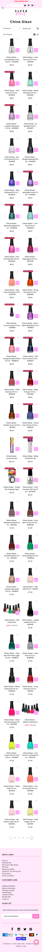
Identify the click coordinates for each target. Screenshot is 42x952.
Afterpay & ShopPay (8, 869)
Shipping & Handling (8, 886)
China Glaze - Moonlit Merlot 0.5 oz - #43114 (11, 556)
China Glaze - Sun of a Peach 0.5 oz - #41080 (30, 788)
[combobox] (15, 5)
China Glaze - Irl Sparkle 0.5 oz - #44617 (30, 126)
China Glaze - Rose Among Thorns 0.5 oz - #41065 (12, 722)
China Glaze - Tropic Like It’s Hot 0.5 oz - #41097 (11, 755)
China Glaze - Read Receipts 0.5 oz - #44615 (30, 93)
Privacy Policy (6, 873)
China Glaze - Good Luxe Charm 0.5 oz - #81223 (30, 425)
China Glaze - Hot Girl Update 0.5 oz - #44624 (12, 259)
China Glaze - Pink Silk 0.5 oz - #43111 (30, 588)
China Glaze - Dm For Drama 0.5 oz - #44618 (11, 159)
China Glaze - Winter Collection (30, 721)
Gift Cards (5, 867)
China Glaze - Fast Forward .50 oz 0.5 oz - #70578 (30, 489)
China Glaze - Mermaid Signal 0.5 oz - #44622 (12, 225)
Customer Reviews (8, 894)
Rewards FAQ (6, 897)
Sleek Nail (21, 943)
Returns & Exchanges (8, 888)
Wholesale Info (6, 863)
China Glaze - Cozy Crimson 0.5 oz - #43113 (30, 689)
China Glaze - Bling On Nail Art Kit (30, 457)
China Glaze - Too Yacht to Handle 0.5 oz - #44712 (30, 755)
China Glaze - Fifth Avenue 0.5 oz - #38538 (11, 392)
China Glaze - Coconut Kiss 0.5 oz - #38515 (12, 325)
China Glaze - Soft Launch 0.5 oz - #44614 (11, 93)
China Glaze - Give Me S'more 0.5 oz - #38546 (30, 522)
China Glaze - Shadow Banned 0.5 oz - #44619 (30, 159)
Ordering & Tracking (8, 890)
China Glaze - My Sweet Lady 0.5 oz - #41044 (12, 821)
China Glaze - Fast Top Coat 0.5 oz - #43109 (30, 59)
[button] (36, 942)
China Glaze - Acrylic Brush (11, 457)
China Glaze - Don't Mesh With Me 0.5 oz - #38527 (30, 325)
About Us (5, 860)
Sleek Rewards (6, 892)
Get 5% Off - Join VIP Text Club (11, 871)
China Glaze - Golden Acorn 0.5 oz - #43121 (11, 425)
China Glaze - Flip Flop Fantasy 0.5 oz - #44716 (12, 292)
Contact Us (5, 899)
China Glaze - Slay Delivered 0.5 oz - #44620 (11, 192)
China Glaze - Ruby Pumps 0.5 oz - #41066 (30, 392)
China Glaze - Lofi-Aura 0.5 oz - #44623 (30, 225)
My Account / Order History (10, 865)
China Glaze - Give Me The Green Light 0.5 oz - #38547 (12, 655)
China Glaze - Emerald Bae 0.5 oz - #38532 (30, 556)
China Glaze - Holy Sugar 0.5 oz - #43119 (30, 821)
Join (35, 916)
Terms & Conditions (8, 876)
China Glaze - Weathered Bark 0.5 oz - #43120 (12, 522)
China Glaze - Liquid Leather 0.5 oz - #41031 (30, 622)
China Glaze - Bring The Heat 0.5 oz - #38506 (30, 292)
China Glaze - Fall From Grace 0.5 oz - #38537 (30, 358)
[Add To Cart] (17, 50)
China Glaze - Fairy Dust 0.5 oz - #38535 (30, 655)
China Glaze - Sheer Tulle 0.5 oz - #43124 (12, 788)
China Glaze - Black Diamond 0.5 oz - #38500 (12, 689)
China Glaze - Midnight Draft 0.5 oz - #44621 (30, 192)
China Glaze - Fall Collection (12, 621)
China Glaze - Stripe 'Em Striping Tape (11, 488)
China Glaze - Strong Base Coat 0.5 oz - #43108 (11, 59)
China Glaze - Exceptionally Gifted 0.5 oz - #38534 (11, 358)
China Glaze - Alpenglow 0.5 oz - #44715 (30, 259)
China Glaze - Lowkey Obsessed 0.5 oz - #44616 (11, 126)
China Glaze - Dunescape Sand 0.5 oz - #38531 (12, 589)
